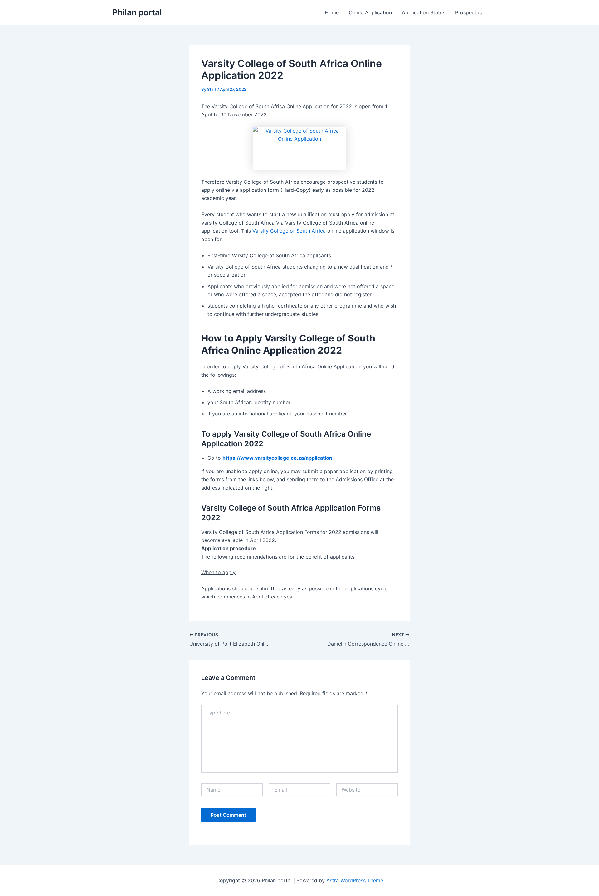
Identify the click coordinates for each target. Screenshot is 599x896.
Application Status (423, 12)
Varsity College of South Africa (289, 231)
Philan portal (137, 12)
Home (332, 12)
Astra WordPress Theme (354, 880)
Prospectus (468, 12)
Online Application (370, 12)
